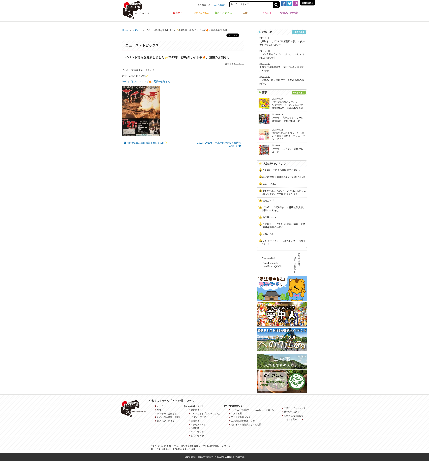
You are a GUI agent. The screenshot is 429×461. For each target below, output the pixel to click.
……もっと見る (290, 419)
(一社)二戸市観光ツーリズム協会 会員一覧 (252, 410)
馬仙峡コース (269, 217)
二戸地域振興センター (242, 417)
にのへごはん (201, 12)
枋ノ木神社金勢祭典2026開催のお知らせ (283, 177)
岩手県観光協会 (291, 412)
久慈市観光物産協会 (293, 415)
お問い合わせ (197, 435)
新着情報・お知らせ (167, 413)
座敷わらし (268, 234)
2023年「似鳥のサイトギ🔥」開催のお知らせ (146, 81)
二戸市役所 (236, 413)
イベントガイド (198, 417)
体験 (245, 12)
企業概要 (195, 428)
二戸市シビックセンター (296, 408)
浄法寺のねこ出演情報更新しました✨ (146, 142)
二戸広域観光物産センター (244, 421)
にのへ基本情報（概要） (169, 417)
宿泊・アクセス (223, 12)
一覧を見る (298, 32)
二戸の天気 (219, 5)
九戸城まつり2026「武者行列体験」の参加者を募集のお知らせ (283, 225)
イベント (267, 12)
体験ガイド (196, 421)
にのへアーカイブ (166, 421)
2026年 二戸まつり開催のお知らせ (281, 170)
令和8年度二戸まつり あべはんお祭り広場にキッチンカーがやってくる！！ (284, 192)
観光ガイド (179, 12)
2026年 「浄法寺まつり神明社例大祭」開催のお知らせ (283, 209)
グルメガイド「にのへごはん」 (206, 413)
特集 (159, 410)
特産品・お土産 (289, 12)
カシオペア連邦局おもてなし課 (246, 424)
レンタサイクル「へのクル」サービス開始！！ (283, 242)
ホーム (160, 406)
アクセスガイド (198, 424)
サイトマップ (197, 432)
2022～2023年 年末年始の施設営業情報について (219, 144)
